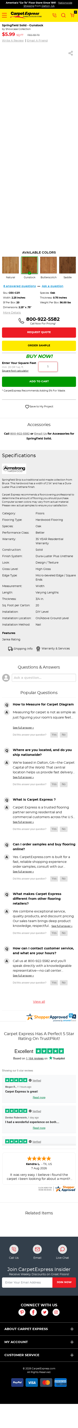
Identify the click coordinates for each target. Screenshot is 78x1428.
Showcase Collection (18, 29)
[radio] (10, 268)
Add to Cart (39, 381)
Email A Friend (37, 40)
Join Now (64, 1282)
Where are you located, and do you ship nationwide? (42, 752)
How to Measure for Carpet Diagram (43, 704)
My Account (16, 1342)
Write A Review (13, 40)
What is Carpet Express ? (34, 799)
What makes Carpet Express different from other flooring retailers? (37, 898)
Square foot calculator (15, 371)
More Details (12, 312)
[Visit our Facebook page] (33, 1312)
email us (40, 433)
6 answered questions (19, 286)
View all (39, 1001)
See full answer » (23, 727)
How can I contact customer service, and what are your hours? (43, 951)
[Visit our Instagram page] (56, 1312)
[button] (4, 15)
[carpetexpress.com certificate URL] (57, 1188)
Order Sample (39, 345)
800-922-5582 (20, 433)
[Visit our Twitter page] (44, 1312)
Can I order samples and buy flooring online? (44, 847)
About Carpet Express (26, 1329)
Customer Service (21, 1355)
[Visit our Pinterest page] (21, 1312)
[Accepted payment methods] (39, 1382)
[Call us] (54, 15)
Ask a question (52, 286)
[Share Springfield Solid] (71, 53)
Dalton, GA (48, 6)
